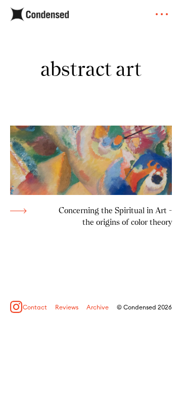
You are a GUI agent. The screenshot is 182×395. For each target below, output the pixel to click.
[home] (39, 14)
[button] (162, 14)
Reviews (66, 307)
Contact (35, 307)
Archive (97, 307)
